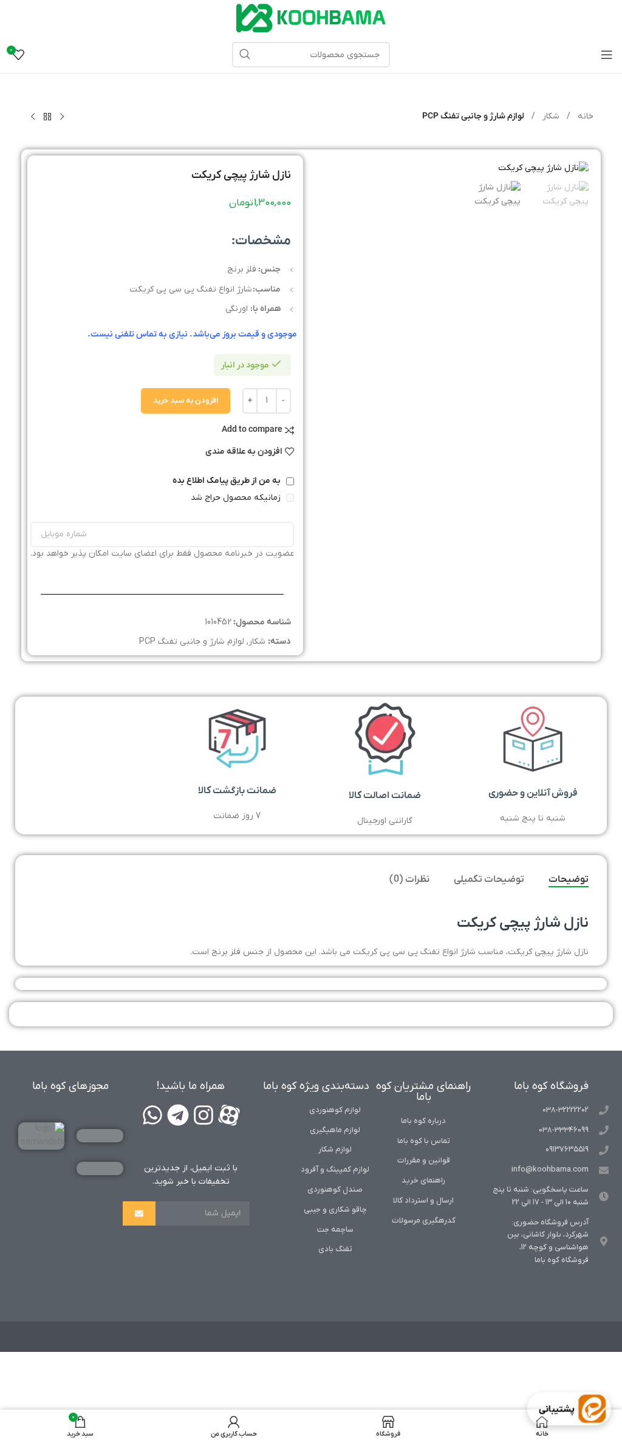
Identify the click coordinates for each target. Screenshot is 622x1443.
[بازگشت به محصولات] (47, 117)
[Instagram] (203, 1115)
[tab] (569, 880)
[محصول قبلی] (62, 117)
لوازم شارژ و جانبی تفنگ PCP (473, 116)
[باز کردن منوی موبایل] (607, 55)
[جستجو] (245, 54)
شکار (549, 116)
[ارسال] (139, 1213)
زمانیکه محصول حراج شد (237, 497)
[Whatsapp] (152, 1115)
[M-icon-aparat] (229, 1115)
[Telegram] (178, 1115)
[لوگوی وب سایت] (311, 18)
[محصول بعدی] (33, 117)
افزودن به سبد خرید (185, 400)
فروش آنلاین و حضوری (533, 793)
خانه (584, 116)
